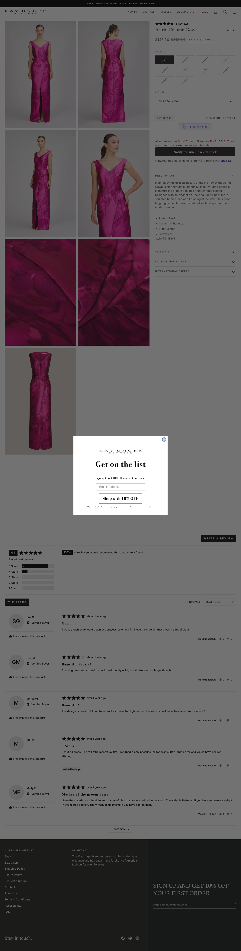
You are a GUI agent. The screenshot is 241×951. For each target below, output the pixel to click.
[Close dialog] (164, 439)
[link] (120, 501)
